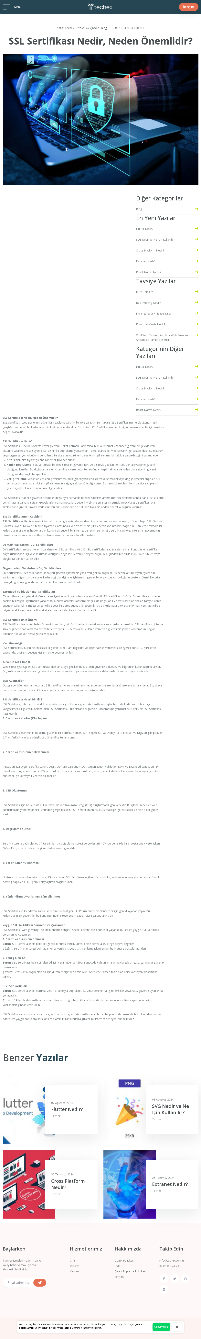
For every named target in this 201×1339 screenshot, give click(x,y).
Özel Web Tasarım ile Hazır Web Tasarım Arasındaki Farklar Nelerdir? (162, 337)
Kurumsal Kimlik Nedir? (150, 324)
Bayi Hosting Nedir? (148, 302)
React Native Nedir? (148, 272)
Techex (55, 1116)
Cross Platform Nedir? (150, 250)
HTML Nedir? (144, 292)
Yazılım (74, 1271)
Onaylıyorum (161, 1327)
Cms (73, 1260)
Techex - (82, 28)
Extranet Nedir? (145, 261)
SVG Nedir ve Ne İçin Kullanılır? (155, 239)
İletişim (119, 1277)
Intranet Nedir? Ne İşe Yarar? (154, 313)
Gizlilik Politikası (124, 1260)
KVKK (118, 1266)
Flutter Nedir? (144, 229)
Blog (104, 28)
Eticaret (74, 1266)
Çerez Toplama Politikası (130, 1271)
